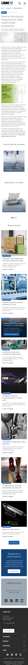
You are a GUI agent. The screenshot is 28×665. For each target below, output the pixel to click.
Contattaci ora (14, 571)
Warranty (8, 664)
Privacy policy (20, 662)
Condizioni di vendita (17, 664)
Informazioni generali (19, 661)
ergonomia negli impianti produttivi (13, 135)
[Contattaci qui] (24, 479)
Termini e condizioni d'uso (10, 662)
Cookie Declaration (7, 661)
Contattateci (9, 630)
